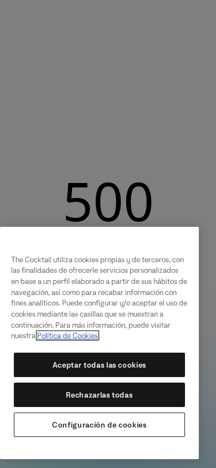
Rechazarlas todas (99, 395)
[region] (99, 343)
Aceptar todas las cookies (99, 365)
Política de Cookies (67, 335)
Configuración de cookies (99, 425)
